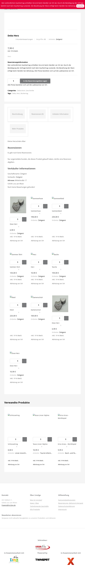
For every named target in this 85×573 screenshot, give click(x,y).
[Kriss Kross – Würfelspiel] (67, 423)
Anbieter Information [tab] (60, 114)
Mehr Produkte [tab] (18, 129)
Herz (18, 93)
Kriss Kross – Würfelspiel (67, 444)
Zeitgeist (59, 39)
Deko (14, 93)
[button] (24, 219)
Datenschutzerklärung (66, 506)
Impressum (62, 509)
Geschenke (30, 90)
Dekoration (21, 90)
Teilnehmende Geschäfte (39, 506)
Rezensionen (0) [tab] (37, 114)
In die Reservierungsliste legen (35, 81)
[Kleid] (12, 297)
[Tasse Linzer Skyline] (42, 423)
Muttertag (24, 93)
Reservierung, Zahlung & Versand (70, 503)
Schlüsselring (13, 444)
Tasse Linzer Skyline (40, 444)
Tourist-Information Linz (49, 453)
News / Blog (34, 503)
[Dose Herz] (18, 205)
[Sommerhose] (37, 198)
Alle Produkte (35, 509)
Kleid (12, 310)
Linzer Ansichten (21, 453)
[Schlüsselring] (17, 423)
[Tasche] (55, 254)
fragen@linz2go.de (9, 505)
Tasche (54, 267)
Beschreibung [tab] (17, 114)
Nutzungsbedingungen (66, 500)
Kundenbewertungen (24, 39)
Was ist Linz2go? (36, 500)
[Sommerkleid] (58, 198)
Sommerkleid (57, 211)
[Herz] (33, 254)
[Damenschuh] (37, 297)
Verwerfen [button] (80, 6)
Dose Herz (13, 224)
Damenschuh (36, 310)
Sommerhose (36, 211)
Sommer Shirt (15, 267)
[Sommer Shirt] (16, 254)
